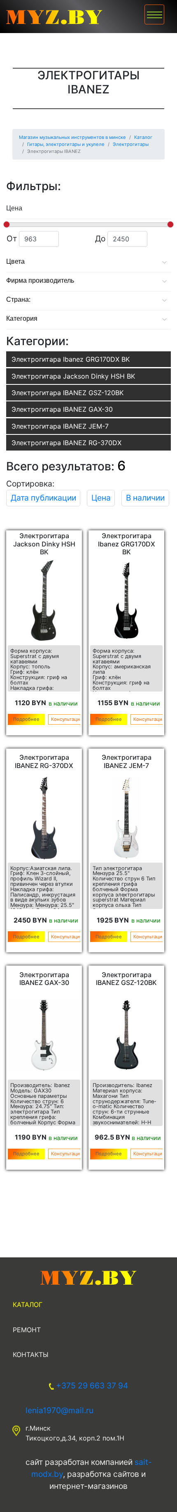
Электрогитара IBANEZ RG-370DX (66, 443)
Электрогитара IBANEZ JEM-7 (60, 426)
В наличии (145, 498)
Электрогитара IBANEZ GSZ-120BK (67, 393)
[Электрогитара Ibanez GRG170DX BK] (126, 600)
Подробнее (26, 719)
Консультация (66, 719)
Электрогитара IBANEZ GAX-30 (62, 409)
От (22, 238)
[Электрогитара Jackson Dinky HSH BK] (44, 600)
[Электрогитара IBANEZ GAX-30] (44, 1035)
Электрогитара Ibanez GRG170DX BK (71, 359)
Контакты (31, 1354)
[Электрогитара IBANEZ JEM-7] (126, 818)
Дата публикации (43, 498)
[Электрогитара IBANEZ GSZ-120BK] (126, 1035)
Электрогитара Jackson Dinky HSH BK (73, 376)
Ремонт (27, 1330)
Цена (101, 498)
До (112, 238)
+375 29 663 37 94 (92, 1385)
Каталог (27, 1304)
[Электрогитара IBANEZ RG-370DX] (44, 818)
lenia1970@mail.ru (59, 1410)
